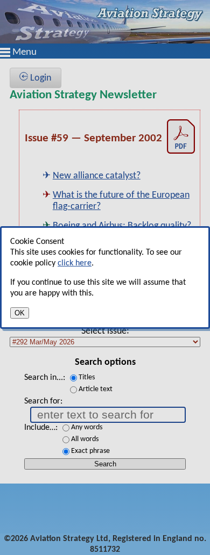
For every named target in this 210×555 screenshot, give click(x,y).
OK (20, 313)
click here (75, 263)
